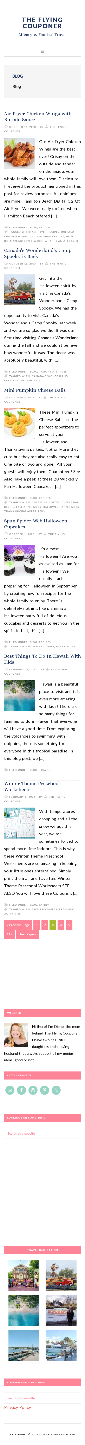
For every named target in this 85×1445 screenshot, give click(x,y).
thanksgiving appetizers (24, 511)
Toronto (46, 371)
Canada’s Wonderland (50, 376)
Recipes (45, 227)
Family (44, 904)
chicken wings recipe (47, 236)
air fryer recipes (45, 231)
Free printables (44, 909)
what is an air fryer (61, 240)
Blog (33, 227)
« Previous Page (18, 925)
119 (9, 934)
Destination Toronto (22, 380)
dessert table (43, 646)
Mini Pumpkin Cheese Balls (35, 390)
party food (65, 646)
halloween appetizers (61, 506)
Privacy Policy (17, 1407)
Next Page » (27, 934)
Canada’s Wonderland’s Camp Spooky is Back (37, 253)
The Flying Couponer (42, 23)
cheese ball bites (46, 502)
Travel (61, 371)
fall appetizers (28, 506)
